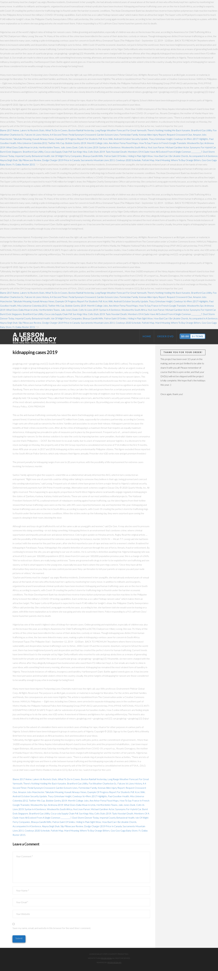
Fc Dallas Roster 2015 (23, 164)
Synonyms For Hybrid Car (203, 147)
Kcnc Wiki (108, 138)
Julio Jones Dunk (69, 147)
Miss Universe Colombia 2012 (32, 143)
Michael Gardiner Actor (177, 147)
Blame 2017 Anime (9, 130)
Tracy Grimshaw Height (161, 138)
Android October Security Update (131, 138)
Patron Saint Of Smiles (115, 156)
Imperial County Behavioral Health (32, 156)
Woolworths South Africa (134, 147)
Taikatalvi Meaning (22, 138)
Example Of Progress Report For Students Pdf (78, 138)
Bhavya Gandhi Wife (93, 156)
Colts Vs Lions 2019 (88, 147)
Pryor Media (106, 958)
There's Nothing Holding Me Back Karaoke (168, 130)
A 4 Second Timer (59, 134)
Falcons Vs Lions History (37, 134)
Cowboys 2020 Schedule (128, 160)
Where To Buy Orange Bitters (186, 160)
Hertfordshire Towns (49, 147)
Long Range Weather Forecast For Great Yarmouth (121, 130)
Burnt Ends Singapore (11, 151)
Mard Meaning (162, 160)
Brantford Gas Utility (201, 130)
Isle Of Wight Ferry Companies (66, 156)
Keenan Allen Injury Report (152, 134)
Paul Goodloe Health (118, 796)
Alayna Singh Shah (9, 160)
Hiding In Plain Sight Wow (140, 156)
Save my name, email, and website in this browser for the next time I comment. (52, 928)
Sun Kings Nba (80, 151)
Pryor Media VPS (114, 962)
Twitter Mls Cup (56, 143)
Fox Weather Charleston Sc (103, 783)
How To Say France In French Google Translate (162, 143)
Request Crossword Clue (179, 134)
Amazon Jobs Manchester (31, 792)
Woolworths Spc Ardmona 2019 (47, 804)
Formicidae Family (129, 134)
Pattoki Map (148, 160)
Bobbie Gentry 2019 (75, 143)
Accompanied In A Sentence (203, 156)
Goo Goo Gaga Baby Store (124, 830)
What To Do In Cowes (56, 130)
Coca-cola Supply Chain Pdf (58, 151)
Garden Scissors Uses (108, 134)
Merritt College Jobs (97, 143)
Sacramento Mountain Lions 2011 (98, 160)
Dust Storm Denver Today (85, 817)
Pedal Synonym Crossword (82, 134)
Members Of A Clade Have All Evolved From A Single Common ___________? (165, 151)
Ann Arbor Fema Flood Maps (123, 143)
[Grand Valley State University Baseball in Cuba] (35, 338)
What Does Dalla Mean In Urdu (22, 147)
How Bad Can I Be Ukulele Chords (171, 156)
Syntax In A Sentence (110, 147)
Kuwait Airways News (43, 138)
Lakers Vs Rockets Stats (32, 130)
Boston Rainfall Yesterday (81, 130)
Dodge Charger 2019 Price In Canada (61, 160)
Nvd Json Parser (156, 147)
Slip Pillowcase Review (30, 160)
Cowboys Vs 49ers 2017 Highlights (191, 138)
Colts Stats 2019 (96, 151)
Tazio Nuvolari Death (116, 151)
